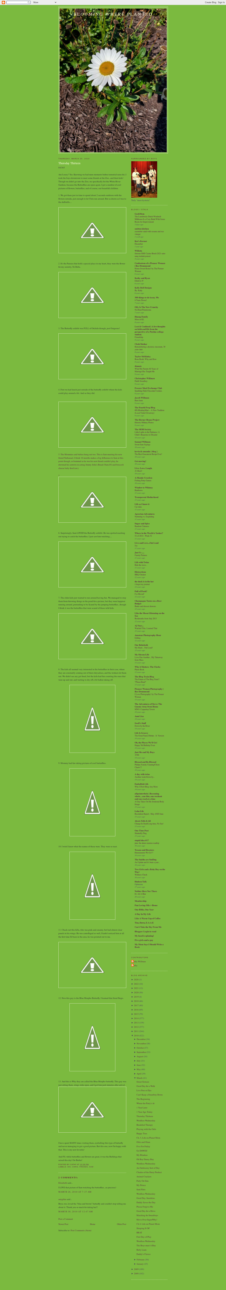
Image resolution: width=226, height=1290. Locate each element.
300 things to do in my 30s (147, 297)
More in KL (139, 319)
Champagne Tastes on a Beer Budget (148, 602)
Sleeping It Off (143, 1228)
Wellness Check (141, 874)
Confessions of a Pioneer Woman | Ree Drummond (150, 264)
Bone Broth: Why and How (146, 359)
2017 (136, 1005)
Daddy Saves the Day (146, 1202)
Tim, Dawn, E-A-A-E (144, 922)
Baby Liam (141, 1249)
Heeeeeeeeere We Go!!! (144, 852)
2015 (136, 1013)
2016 (136, 1009)
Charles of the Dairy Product (149, 1172)
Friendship (139, 337)
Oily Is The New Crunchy (146, 307)
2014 (136, 1018)
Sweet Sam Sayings (142, 444)
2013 (136, 1022)
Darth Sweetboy (141, 381)
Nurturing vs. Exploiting (144, 516)
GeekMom (139, 213)
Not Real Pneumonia (143, 309)
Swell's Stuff (140, 723)
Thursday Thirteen (69, 163)
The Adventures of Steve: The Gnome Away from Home (148, 705)
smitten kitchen (142, 228)
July (138, 1060)
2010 (136, 1035)
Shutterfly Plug (141, 833)
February (141, 1259)
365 (69, 1167)
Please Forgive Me (144, 1206)
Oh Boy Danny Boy (145, 1159)
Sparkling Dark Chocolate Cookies (148, 390)
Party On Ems (142, 1180)
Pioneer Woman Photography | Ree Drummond (149, 690)
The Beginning (143, 1098)
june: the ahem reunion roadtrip (147, 843)
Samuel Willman (142, 441)
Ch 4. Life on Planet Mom (148, 1223)
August (140, 1056)
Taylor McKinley (143, 356)
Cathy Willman (139, 961)
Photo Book (139, 669)
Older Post (121, 1224)
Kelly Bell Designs (143, 287)
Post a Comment (65, 1218)
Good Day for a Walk (145, 1086)
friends (83, 1167)
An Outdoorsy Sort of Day (148, 1167)
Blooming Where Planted (113, 14)
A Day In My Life (143, 914)
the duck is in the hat (144, 581)
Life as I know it (142, 504)
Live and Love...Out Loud (146, 542)
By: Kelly (138, 290)
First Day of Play (143, 1236)
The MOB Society (143, 429)
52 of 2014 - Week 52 (143, 535)
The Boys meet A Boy (146, 1245)
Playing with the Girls (146, 1129)
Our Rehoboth (141, 644)
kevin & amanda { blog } (146, 451)
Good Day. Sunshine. (145, 1198)
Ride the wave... (141, 565)
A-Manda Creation (143, 477)
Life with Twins (142, 562)
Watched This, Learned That (146, 628)
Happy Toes (141, 1133)
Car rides (138, 506)
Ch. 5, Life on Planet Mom (148, 1137)
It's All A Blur (140, 893)
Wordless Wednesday (145, 1120)
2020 (136, 992)
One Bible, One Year (144, 909)
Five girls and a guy (144, 940)
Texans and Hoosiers (144, 849)
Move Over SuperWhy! (146, 1219)
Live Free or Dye (143, 1090)
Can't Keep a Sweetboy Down (149, 1094)
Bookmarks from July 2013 (146, 618)
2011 (136, 1031)
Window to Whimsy (144, 487)
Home (92, 1224)
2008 (136, 1273)
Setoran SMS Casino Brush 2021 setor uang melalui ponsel (150, 254)
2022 (136, 983)
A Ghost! (138, 470)
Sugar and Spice (142, 523)
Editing (137, 637)
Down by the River (142, 725)
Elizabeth (62, 1182)
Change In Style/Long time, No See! (149, 823)
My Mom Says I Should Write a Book (149, 945)
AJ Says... (139, 625)
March (139, 1077)
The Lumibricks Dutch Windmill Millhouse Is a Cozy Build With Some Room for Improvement (150, 219)
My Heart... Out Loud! (144, 647)
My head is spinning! (144, 935)
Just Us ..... (139, 552)
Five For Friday (143, 1146)
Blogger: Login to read (145, 931)
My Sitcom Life (142, 654)
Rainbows (139, 490)
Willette (138, 250)
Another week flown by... (145, 776)
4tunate (138, 366)
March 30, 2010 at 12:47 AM (75, 1211)
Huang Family (141, 316)
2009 (136, 1269)
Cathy (134, 965)
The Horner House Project (147, 419)
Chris (75, 1167)
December (139, 243)
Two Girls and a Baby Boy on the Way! (150, 870)
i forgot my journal (142, 584)
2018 (136, 1001)
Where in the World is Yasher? (149, 533)
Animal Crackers (143, 1176)
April (139, 1073)
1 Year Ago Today (144, 1111)
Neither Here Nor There (146, 891)
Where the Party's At (145, 1103)
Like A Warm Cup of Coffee (147, 918)
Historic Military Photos (144, 422)
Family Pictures (141, 555)
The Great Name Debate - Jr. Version (149, 735)
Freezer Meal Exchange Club (148, 388)
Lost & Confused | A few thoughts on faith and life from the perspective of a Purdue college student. (150, 330)
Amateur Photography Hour (148, 635)
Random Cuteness (142, 526)
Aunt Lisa (139, 716)
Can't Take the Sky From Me (148, 926)
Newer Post (63, 1224)
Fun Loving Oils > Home (146, 905)
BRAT (139, 1232)
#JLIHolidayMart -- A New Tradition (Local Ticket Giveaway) (149, 411)
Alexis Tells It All (143, 820)
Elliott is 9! (139, 280)
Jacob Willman (142, 397)
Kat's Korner (141, 241)
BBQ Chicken (140, 574)
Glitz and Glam (143, 1142)
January (140, 1263)
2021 (136, 988)
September (141, 1052)
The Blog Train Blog (144, 676)
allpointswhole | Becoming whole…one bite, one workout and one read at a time (148, 796)
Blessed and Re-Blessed (145, 761)
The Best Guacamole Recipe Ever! (148, 454)
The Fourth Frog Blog (145, 407)
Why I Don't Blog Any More (146, 786)
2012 (136, 1026)
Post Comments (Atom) (81, 1230)
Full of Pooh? (141, 591)
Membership (140, 900)
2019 (136, 996)
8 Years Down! (141, 300)
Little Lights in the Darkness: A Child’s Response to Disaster (147, 433)
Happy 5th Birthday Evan (145, 745)
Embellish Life (141, 783)
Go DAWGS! (141, 1150)
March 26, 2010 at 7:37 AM (75, 1191)
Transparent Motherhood (146, 497)
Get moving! (140, 461)
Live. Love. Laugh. (143, 468)
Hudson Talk (141, 881)
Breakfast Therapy (144, 1124)
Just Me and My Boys (145, 752)
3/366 (137, 754)
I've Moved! (139, 594)
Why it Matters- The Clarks (147, 666)
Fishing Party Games (143, 480)
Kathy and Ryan (142, 278)
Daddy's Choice (143, 1254)
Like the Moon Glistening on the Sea (149, 614)
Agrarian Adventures (145, 513)
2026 (136, 979)
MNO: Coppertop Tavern (145, 709)
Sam (91, 1167)
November (141, 1043)
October (140, 1047)
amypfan (62, 1199)
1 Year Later (141, 1107)
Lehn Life (139, 811)
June (139, 1064)
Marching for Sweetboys (147, 1215)
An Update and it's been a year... (147, 862)
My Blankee (142, 1154)
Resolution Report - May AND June (149, 813)
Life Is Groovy (141, 732)
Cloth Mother (141, 343)
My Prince (141, 1185)
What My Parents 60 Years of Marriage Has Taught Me (146, 370)
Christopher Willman (145, 378)
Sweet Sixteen (142, 1081)
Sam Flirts (140, 1189)
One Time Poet (142, 830)
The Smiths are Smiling (146, 859)
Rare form (139, 400)
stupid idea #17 (142, 840)
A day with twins (142, 774)
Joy (136, 545)
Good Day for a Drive (145, 1210)
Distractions (140, 571)
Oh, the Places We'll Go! (146, 742)
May (139, 1069)
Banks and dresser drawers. (145, 606)
